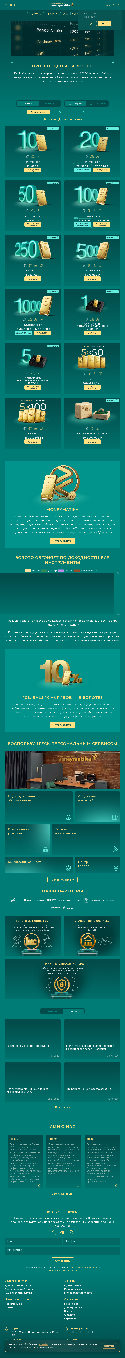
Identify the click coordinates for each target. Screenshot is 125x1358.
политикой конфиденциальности (62, 1270)
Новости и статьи (17, 1299)
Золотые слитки (16, 1280)
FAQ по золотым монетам (78, 1292)
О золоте (69, 1314)
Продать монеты (74, 1289)
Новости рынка (13, 1303)
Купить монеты (72, 1285)
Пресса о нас (72, 1303)
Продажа (99, 103)
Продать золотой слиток (19, 1289)
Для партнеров (73, 1307)
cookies (43, 1344)
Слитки (27, 103)
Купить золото (62, 540)
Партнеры (70, 1318)
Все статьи (62, 1107)
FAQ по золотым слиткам (19, 1292)
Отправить (62, 1260)
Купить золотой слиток (18, 1285)
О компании (72, 1299)
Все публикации (62, 1193)
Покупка (78, 103)
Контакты (69, 1311)
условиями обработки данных (84, 1267)
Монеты (49, 103)
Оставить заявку (62, 879)
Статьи (9, 1307)
